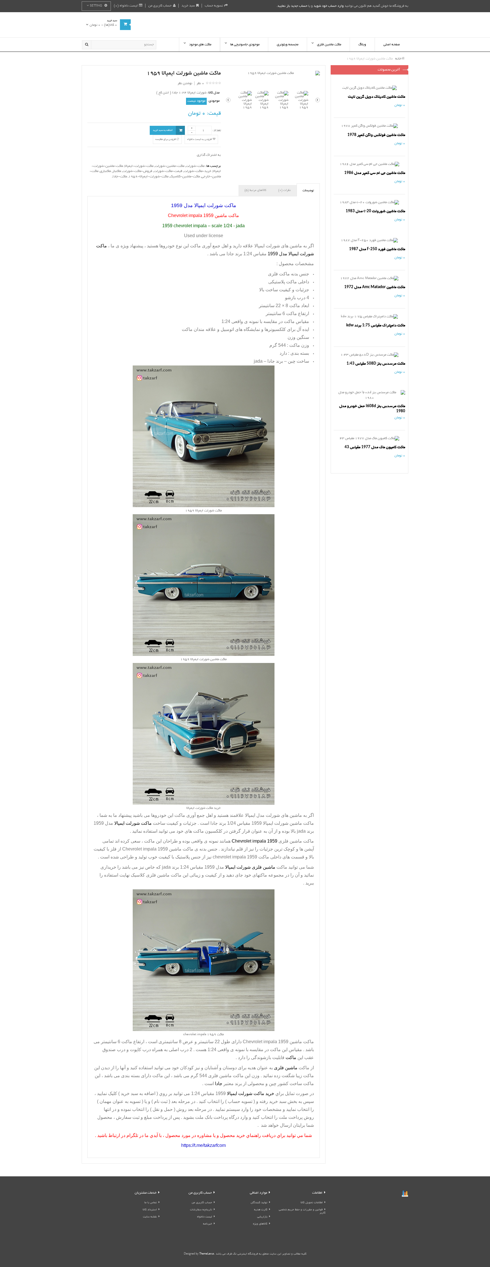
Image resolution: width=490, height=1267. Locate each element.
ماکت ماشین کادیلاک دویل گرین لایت (376, 97)
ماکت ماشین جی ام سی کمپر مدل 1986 (374, 173)
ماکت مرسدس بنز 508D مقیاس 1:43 (376, 364)
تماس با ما (150, 1202)
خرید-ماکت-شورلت (197, 171)
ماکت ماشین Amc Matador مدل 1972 (374, 287)
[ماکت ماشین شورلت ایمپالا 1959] (273, 73)
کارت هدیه (260, 1209)
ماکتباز (116, 171)
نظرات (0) (284, 190)
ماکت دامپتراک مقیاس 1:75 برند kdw (375, 325)
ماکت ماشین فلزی (226, 1075)
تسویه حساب (214, 6)
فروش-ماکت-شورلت (137, 171)
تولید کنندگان (259, 1202)
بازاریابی (262, 1217)
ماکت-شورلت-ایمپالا (138, 166)
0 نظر (200, 83)
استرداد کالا (150, 1209)
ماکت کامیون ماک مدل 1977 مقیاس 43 (375, 447)
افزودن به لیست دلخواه (200, 139)
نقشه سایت (150, 1217)
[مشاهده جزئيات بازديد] (405, 1194)
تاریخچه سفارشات (201, 1209)
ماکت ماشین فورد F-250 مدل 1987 (377, 249)
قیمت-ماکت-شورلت (168, 171)
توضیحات (308, 190)
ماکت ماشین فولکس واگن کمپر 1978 (376, 135)
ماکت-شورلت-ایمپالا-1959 (148, 176)
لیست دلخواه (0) (126, 6)
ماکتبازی (105, 171)
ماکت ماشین (157, 849)
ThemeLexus (206, 1254)
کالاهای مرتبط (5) (255, 190)
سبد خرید (188, 6)
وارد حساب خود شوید (329, 6)
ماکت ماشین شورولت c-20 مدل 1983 (375, 211)
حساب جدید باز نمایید (292, 6)
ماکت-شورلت (195, 166)
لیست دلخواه (204, 1217)
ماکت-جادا (120, 176)
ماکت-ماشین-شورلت (169, 166)
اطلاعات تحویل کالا (312, 1202)
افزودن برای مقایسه (166, 139)
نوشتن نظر (185, 83)
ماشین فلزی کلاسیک (150, 875)
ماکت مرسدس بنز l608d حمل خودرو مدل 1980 (372, 408)
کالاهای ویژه (260, 1224)
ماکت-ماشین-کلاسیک (185, 176)
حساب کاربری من (160, 6)
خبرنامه (207, 1224)
